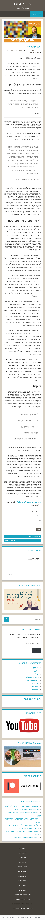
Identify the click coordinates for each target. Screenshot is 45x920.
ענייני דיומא (22, 857)
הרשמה (36, 650)
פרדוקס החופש (35, 536)
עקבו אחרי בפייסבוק (32, 698)
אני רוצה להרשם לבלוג (31, 629)
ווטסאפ (36, 668)
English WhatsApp (31, 677)
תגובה (10, 574)
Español (35, 689)
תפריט (35, 14)
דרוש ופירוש (19, 50)
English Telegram (32, 680)
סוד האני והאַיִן (23, 540)
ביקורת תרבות (22, 867)
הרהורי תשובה (22, 3)
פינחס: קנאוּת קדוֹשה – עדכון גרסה (26, 837)
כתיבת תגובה (34, 53)
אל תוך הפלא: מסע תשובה (22, 895)
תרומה (38, 529)
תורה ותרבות (22, 876)
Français (35, 683)
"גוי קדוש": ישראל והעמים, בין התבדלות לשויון (22, 806)
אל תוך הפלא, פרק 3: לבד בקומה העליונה (23, 825)
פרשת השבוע (11, 50)
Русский (35, 686)
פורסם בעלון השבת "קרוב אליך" (29, 502)
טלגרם (36, 671)
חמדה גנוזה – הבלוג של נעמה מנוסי (22, 904)
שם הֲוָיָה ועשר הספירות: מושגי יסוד (26, 809)
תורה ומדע (22, 885)
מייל (37, 674)
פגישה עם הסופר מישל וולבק (28, 828)
